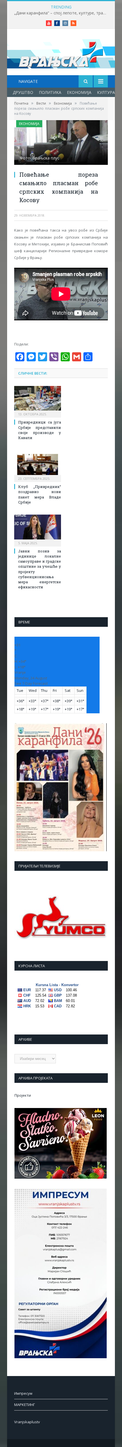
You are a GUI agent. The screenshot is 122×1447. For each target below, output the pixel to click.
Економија (79, 92)
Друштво (23, 92)
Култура (106, 92)
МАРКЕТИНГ (24, 1404)
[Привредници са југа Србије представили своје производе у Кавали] (37, 401)
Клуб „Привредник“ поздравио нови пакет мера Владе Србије (39, 494)
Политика (50, 92)
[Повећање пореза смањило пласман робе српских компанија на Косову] (61, 143)
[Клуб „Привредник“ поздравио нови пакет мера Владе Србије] (37, 465)
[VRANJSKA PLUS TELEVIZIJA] (61, 53)
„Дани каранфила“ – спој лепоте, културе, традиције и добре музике (62, 13)
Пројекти (22, 1095)
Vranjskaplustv (27, 1421)
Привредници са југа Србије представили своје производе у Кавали (39, 430)
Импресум (23, 1393)
